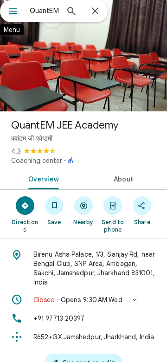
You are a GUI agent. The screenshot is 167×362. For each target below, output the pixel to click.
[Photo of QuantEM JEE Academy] (83, 55)
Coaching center (36, 160)
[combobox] (44, 10)
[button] (83, 300)
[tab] (42, 178)
